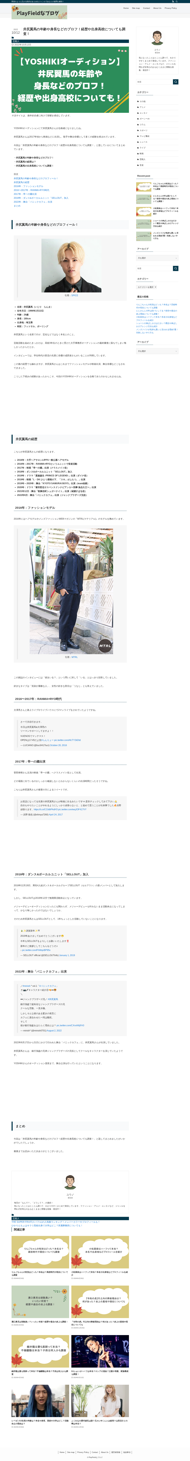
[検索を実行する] (175, 82)
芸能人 (16, 41)
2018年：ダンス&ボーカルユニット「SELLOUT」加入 (41, 198)
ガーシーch (145, 119)
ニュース (143, 142)
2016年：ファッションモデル (28, 186)
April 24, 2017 (56, 814)
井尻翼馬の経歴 (21, 182)
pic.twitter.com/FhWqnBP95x (36, 950)
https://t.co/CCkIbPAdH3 (46, 809)
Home (62, 1452)
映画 (142, 153)
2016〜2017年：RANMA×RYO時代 (31, 190)
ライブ (142, 148)
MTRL (75, 657)
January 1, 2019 (67, 955)
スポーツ (143, 130)
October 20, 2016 (58, 745)
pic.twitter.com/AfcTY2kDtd (67, 740)
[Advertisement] (70, 402)
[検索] (176, 1)
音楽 (142, 165)
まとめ (17, 206)
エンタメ (143, 113)
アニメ (142, 107)
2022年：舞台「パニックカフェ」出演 (33, 202)
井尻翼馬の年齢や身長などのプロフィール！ (36, 178)
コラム (142, 124)
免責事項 (126, 1452)
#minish (26, 986)
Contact (95, 1452)
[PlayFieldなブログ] (39, 12)
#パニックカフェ (47, 986)
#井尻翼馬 (53, 999)
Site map (70, 1452)
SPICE (74, 295)
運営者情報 (115, 1452)
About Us (104, 1452)
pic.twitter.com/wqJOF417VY (72, 809)
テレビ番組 (144, 136)
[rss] (173, 1)
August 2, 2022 (54, 1030)
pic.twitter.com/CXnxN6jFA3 (70, 1025)
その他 (142, 101)
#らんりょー (47, 740)
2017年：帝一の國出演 (25, 194)
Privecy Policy (83, 1452)
